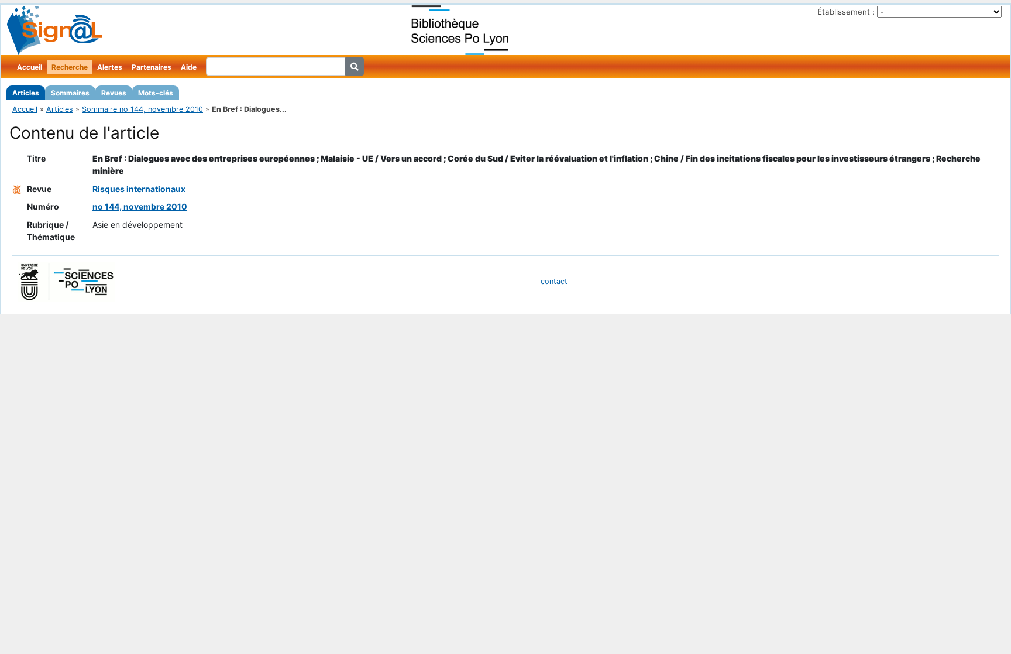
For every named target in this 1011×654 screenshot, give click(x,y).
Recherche (69, 67)
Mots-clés (155, 92)
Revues (113, 92)
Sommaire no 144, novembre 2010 (142, 109)
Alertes (109, 67)
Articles (25, 92)
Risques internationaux (138, 189)
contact (554, 281)
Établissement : (846, 11)
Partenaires (151, 67)
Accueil (29, 67)
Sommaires (70, 92)
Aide (189, 67)
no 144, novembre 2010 (139, 206)
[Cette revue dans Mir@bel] (17, 189)
